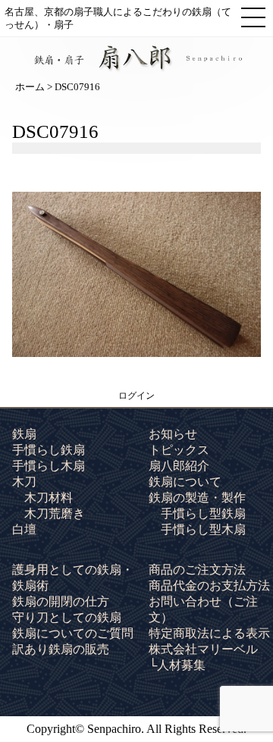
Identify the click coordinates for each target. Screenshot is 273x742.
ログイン (136, 395)
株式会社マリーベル (203, 649)
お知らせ (173, 433)
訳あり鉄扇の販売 (60, 649)
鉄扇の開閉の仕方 (60, 601)
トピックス (179, 449)
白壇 (24, 529)
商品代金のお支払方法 (209, 585)
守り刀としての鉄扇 (66, 617)
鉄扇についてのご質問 (72, 633)
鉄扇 (24, 433)
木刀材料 (48, 497)
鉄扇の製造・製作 (197, 497)
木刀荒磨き (54, 513)
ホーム (30, 86)
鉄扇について (185, 481)
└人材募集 (177, 665)
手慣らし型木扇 (203, 529)
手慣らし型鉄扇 (203, 513)
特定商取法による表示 (209, 633)
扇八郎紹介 (179, 465)
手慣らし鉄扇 (48, 449)
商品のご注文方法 (197, 569)
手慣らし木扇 (48, 465)
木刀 (24, 481)
